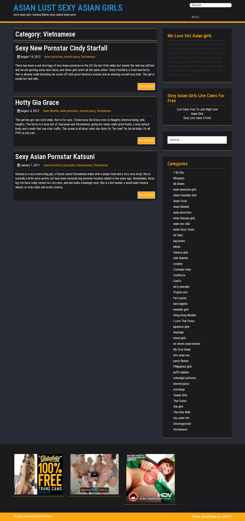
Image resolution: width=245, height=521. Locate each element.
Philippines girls (182, 366)
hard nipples (180, 304)
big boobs (69, 165)
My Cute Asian (181, 349)
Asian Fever (180, 201)
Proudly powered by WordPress (32, 516)
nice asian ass (181, 355)
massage (178, 332)
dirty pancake (181, 287)
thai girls (178, 406)
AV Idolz (178, 235)
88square (178, 178)
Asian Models (51, 111)
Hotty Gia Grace (37, 102)
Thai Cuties (180, 401)
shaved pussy (72, 57)
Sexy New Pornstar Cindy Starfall (61, 48)
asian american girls (184, 189)
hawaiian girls (181, 309)
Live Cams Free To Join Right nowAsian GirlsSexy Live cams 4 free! (197, 114)
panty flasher (181, 361)
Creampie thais (182, 269)
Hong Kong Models (184, 315)
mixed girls (179, 338)
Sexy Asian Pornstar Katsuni (55, 156)
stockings (179, 389)
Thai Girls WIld (181, 412)
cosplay (177, 264)
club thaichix (180, 258)
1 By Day (178, 172)
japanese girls (181, 327)
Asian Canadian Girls (185, 195)
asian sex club (181, 224)
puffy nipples (181, 372)
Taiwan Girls (180, 395)
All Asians (179, 184)
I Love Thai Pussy (183, 321)
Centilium (208, 517)
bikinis (176, 247)
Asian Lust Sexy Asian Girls (67, 8)
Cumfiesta (179, 275)
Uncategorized (182, 424)
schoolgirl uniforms (184, 378)
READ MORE (146, 86)
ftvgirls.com (180, 292)
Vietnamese (88, 57)
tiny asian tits (181, 418)
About (195, 17)
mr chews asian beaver (186, 344)
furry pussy (180, 298)
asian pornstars (53, 57)
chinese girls (180, 252)
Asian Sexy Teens (183, 229)
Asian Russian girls (184, 218)
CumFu (177, 281)
